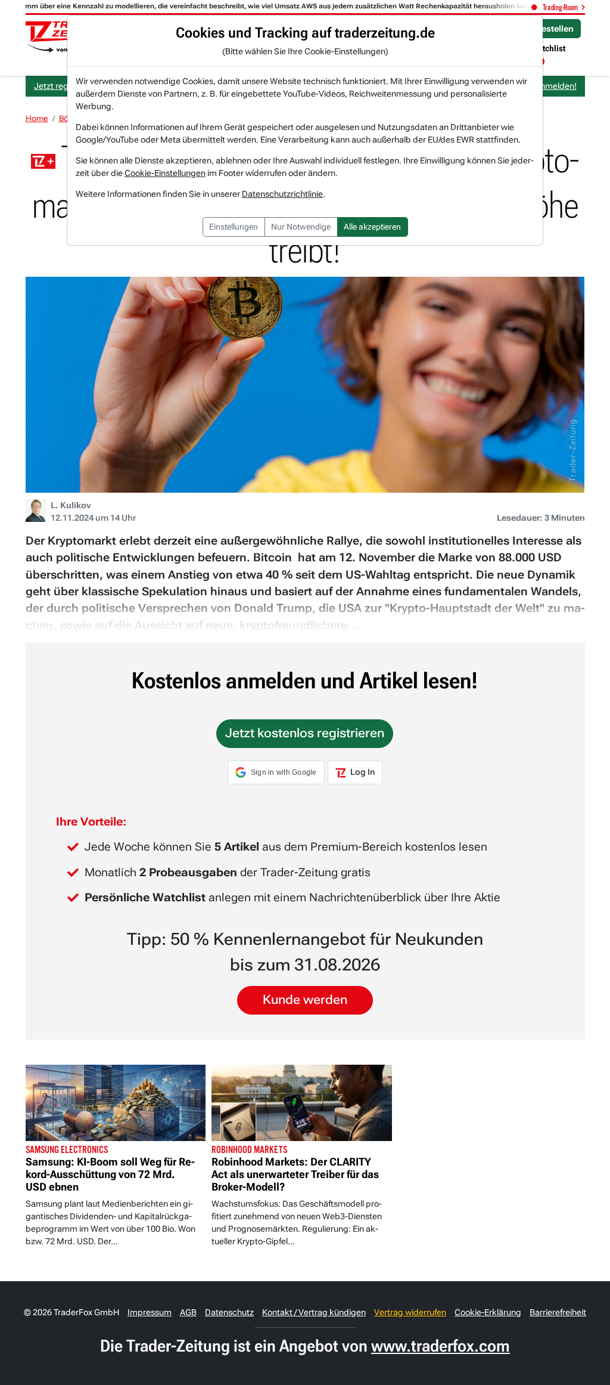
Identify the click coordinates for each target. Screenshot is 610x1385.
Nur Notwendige (301, 226)
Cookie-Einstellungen (165, 173)
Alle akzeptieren (372, 226)
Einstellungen (233, 226)
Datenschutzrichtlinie (282, 194)
